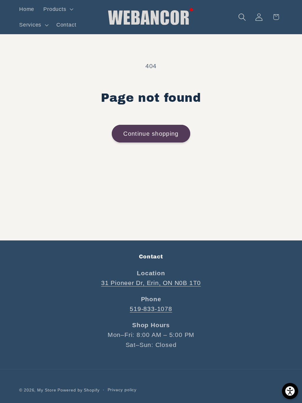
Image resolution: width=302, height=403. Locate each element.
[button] (58, 9)
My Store (46, 390)
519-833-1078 (151, 308)
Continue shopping (150, 133)
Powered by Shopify (78, 390)
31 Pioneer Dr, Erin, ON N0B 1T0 (151, 282)
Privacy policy (122, 389)
